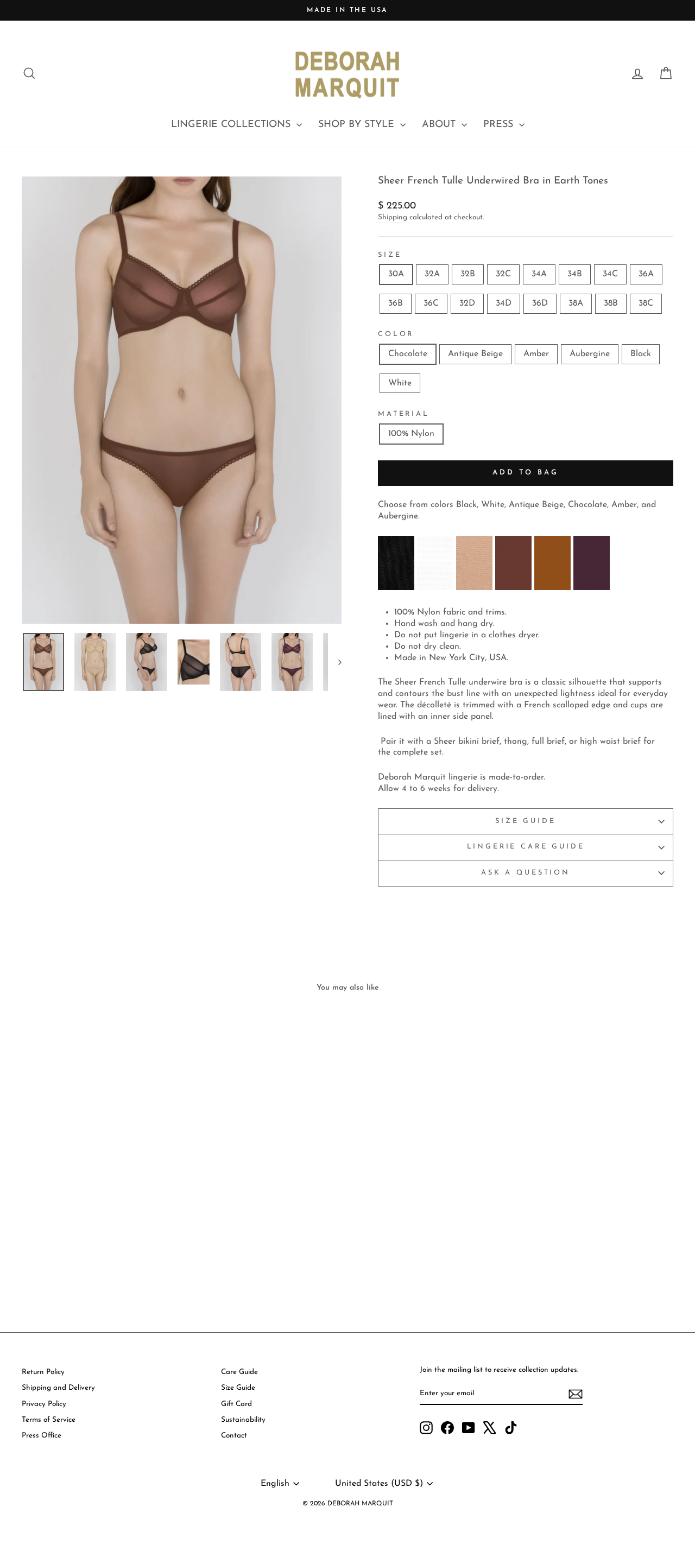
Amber (536, 354)
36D (540, 303)
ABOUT (440, 125)
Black (640, 354)
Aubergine (590, 354)
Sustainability (243, 1419)
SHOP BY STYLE (357, 125)
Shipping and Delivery (58, 1387)
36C (431, 303)
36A (646, 274)
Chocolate (407, 354)
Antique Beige (475, 354)
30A (396, 274)
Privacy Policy (44, 1404)
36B (395, 303)
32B (467, 274)
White (400, 383)
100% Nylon (411, 433)
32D (467, 303)
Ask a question (525, 872)
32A (432, 274)
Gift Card (236, 1404)
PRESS (499, 125)
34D (503, 303)
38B (611, 303)
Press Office (41, 1435)
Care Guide (239, 1372)
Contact (234, 1435)
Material (403, 413)
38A (575, 303)
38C (646, 303)
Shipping (392, 217)
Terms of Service (48, 1419)
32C (503, 274)
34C (610, 274)
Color (396, 334)
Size (389, 254)
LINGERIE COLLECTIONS (232, 125)
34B (574, 274)
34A (539, 274)
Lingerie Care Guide (526, 846)
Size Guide (525, 821)
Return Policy (43, 1372)
